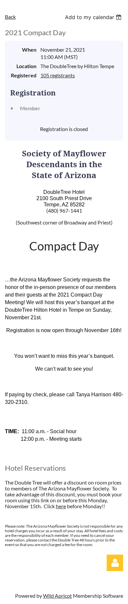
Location (26, 66)
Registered (23, 75)
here (61, 506)
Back (10, 16)
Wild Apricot (57, 595)
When (29, 49)
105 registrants (57, 75)
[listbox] (94, 17)
